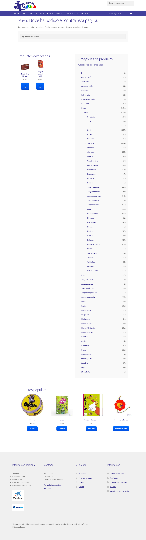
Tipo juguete (89, 143)
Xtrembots (85, 372)
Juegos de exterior (94, 200)
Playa (83, 350)
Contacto (114, 478)
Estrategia (85, 95)
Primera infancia (93, 244)
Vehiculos (91, 262)
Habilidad (85, 103)
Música (90, 231)
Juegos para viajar (88, 297)
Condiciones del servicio (119, 491)
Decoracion (91, 174)
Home (83, 108)
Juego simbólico (93, 187)
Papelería (85, 345)
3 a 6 (89, 126)
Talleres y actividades (118, 482)
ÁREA (49, 14)
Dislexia (90, 183)
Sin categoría (86, 358)
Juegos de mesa (93, 205)
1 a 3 (89, 121)
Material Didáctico (88, 328)
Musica (90, 227)
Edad (86, 112)
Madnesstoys (86, 310)
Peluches (90, 240)
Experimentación (88, 99)
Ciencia (90, 156)
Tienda (81, 487)
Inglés (83, 275)
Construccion (92, 161)
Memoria (90, 218)
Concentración (87, 86)
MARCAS (59, 14)
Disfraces (90, 178)
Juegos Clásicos (87, 288)
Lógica (83, 306)
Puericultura (86, 354)
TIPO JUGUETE (36, 14)
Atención (90, 152)
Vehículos (91, 266)
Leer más (25, 86)
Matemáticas (86, 323)
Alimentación (86, 77)
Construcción (92, 165)
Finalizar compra (85, 478)
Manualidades (92, 213)
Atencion (90, 147)
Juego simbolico (93, 191)
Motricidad (91, 222)
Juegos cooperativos (89, 292)
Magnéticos (85, 315)
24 (82, 73)
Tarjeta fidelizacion (117, 473)
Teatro (90, 257)
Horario (113, 487)
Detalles (84, 90)
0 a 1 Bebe (91, 117)
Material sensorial (88, 332)
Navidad (84, 337)
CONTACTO (71, 14)
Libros (89, 209)
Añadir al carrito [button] (121, 429)
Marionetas (85, 319)
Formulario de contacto (53, 485)
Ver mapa (47, 488)
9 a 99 (89, 134)
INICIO (16, 14)
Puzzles (90, 249)
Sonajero (84, 363)
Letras (83, 301)
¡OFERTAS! (85, 14)
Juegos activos (87, 284)
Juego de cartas (87, 279)
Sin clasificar (92, 253)
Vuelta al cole (92, 271)
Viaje (83, 367)
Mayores (90, 139)
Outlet (84, 341)
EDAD (23, 14)
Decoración (91, 169)
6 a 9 (89, 130)
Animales (85, 82)
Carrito (81, 482)
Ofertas (90, 235)
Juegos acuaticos (94, 196)
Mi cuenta (82, 473)
